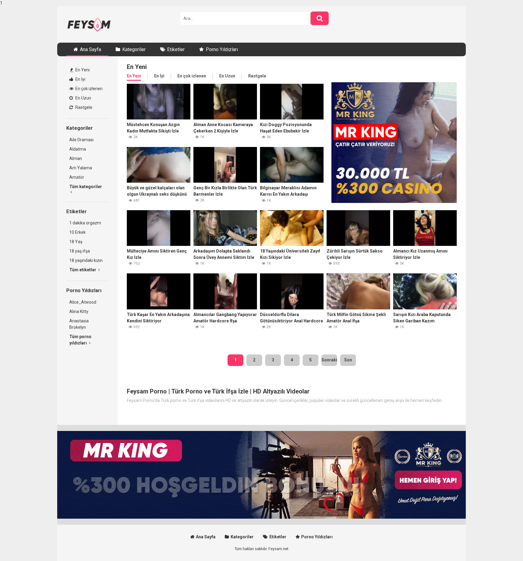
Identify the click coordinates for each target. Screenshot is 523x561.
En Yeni (82, 69)
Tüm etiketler (83, 269)
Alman (75, 158)
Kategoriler (134, 49)
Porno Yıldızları (222, 49)
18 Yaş (75, 241)
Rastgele (83, 107)
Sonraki (329, 359)
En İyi (79, 79)
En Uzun (82, 98)
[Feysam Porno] (89, 24)
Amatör (76, 177)
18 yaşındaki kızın (86, 260)
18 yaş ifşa (79, 251)
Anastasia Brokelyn (79, 324)
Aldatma (77, 149)
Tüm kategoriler (85, 186)
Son (348, 359)
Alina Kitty (78, 311)
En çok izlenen (88, 88)
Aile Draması (81, 139)
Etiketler (176, 49)
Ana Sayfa (90, 49)
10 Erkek (77, 232)
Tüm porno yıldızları (80, 339)
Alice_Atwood (82, 302)
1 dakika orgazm (85, 222)
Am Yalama (80, 167)
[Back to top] (503, 544)
